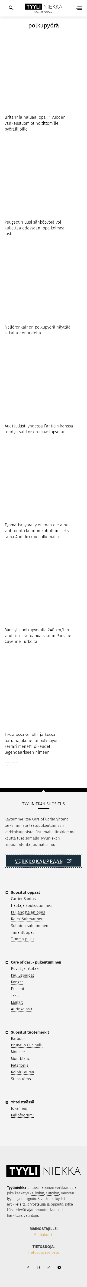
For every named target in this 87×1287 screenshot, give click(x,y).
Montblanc (20, 1058)
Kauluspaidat (22, 975)
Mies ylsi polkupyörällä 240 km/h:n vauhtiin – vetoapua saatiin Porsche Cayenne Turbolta (38, 635)
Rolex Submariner (26, 919)
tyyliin (11, 1198)
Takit (15, 995)
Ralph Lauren (22, 1072)
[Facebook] (28, 1268)
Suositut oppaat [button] (25, 892)
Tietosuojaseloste (43, 1252)
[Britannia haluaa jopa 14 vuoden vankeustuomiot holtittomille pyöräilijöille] (43, 73)
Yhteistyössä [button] (22, 1102)
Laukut (17, 1002)
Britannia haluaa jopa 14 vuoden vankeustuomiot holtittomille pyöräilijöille (35, 123)
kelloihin (37, 1193)
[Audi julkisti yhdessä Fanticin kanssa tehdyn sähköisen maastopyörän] (43, 382)
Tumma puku (22, 939)
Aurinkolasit (21, 1009)
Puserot (17, 988)
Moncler (18, 1051)
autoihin (52, 1193)
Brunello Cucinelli (26, 1045)
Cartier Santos (23, 898)
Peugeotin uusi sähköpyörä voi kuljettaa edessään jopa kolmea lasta (34, 228)
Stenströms (21, 1078)
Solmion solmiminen (29, 925)
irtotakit (34, 968)
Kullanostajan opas (28, 912)
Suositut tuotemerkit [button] (30, 1032)
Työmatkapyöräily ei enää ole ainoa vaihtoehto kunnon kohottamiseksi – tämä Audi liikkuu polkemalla (39, 530)
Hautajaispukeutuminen (32, 905)
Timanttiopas (22, 932)
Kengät (17, 982)
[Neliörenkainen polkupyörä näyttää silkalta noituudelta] (43, 283)
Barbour (18, 1038)
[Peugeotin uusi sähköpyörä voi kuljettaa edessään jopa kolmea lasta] (43, 178)
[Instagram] (38, 1268)
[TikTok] (49, 1268)
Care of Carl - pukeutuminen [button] (36, 962)
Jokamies (19, 1108)
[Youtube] (59, 1268)
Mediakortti (43, 1234)
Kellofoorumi (22, 1115)
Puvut (16, 968)
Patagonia (20, 1065)
